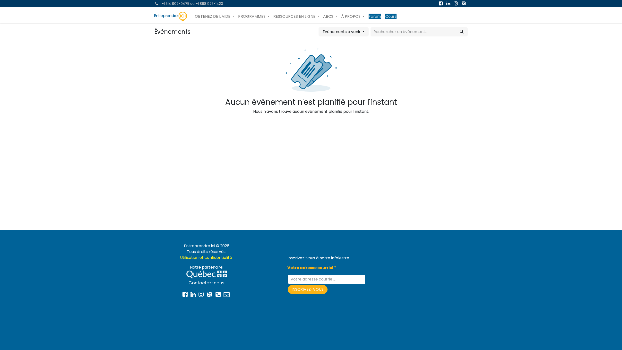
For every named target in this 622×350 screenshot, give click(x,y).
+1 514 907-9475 (175, 3)
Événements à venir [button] (342, 32)
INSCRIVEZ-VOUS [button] (308, 289)
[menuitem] (214, 16)
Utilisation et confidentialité (206, 257)
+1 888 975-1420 (209, 3)
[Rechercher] (462, 31)
